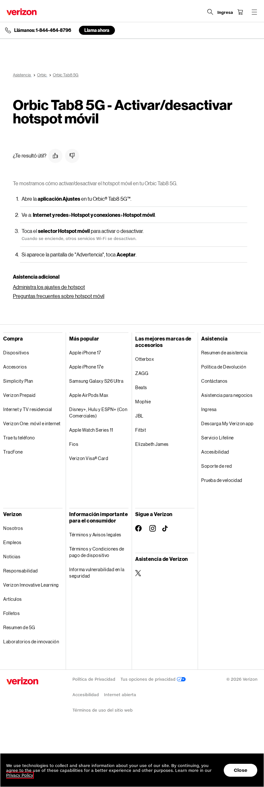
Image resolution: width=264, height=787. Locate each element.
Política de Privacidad (93, 679)
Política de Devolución (223, 367)
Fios (73, 444)
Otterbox (144, 359)
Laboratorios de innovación (31, 641)
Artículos (12, 599)
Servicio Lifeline (217, 437)
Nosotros (13, 528)
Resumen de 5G (19, 627)
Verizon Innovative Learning (31, 585)
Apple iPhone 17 (85, 352)
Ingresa (209, 409)
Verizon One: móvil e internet (32, 423)
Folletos (11, 613)
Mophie (143, 401)
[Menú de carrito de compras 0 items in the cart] (240, 12)
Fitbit (140, 430)
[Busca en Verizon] (210, 12)
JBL (139, 415)
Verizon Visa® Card (88, 458)
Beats (141, 387)
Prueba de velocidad (221, 480)
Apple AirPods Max (88, 395)
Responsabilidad (20, 570)
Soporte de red (216, 466)
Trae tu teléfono (19, 437)
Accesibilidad (215, 452)
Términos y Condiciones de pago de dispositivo (96, 552)
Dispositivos (16, 352)
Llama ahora (96, 30)
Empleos (12, 542)
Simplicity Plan (18, 381)
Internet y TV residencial (27, 409)
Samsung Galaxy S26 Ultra (96, 381)
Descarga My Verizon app (227, 423)
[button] (55, 156)
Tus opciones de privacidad (148, 679)
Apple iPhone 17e (86, 367)
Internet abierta (120, 694)
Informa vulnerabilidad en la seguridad (96, 573)
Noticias (11, 556)
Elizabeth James (152, 444)
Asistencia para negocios (226, 395)
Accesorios (15, 367)
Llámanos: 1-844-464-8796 (42, 30)
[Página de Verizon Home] (21, 11)
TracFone (13, 452)
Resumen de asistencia (224, 352)
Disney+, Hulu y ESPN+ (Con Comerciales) (98, 412)
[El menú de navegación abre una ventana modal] (254, 12)
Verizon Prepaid (19, 395)
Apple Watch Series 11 (91, 430)
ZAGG (141, 373)
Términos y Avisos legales (95, 534)
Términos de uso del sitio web (102, 710)
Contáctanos (214, 381)
